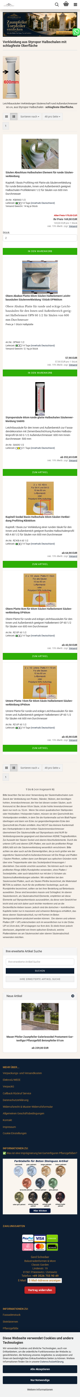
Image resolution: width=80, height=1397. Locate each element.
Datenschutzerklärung (51, 1361)
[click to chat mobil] (76, 31)
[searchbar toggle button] (56, 4)
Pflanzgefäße (10, 1328)
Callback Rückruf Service (17, 1093)
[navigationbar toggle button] (75, 4)
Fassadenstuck (11, 1314)
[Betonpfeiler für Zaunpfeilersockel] (40, 1016)
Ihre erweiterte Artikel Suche (40, 979)
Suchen (40, 971)
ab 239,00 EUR (40, 1047)
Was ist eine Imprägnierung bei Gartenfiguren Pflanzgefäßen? (42, 1153)
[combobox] (30, 116)
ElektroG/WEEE (11, 1079)
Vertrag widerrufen (40, 1290)
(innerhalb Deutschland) (43, 203)
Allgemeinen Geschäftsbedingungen (23, 1113)
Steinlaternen (10, 1321)
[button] (6, 116)
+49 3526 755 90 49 (45, 1275)
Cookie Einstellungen (15, 1133)
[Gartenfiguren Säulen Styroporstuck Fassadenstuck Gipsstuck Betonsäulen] (7, 4)
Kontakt (7, 1120)
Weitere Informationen (40, 1389)
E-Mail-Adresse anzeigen (44, 1280)
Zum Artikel (40, 472)
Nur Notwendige (40, 1380)
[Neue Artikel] (72, 996)
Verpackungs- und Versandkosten (22, 1073)
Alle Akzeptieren (40, 1369)
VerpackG (8, 1086)
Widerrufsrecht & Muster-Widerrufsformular (28, 1106)
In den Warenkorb (40, 251)
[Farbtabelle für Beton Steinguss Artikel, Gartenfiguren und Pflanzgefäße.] (40, 1186)
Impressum (9, 1126)
